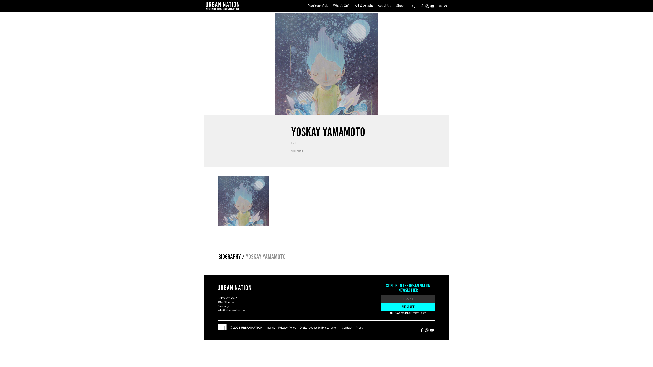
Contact (347, 328)
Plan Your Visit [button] (318, 6)
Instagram (427, 6)
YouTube (432, 6)
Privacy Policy (418, 313)
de (445, 6)
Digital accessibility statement (319, 328)
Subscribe (408, 307)
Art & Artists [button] (364, 6)
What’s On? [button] (341, 6)
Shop (400, 6)
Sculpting (297, 151)
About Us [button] (384, 6)
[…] (293, 143)
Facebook (422, 6)
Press (359, 328)
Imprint (270, 328)
